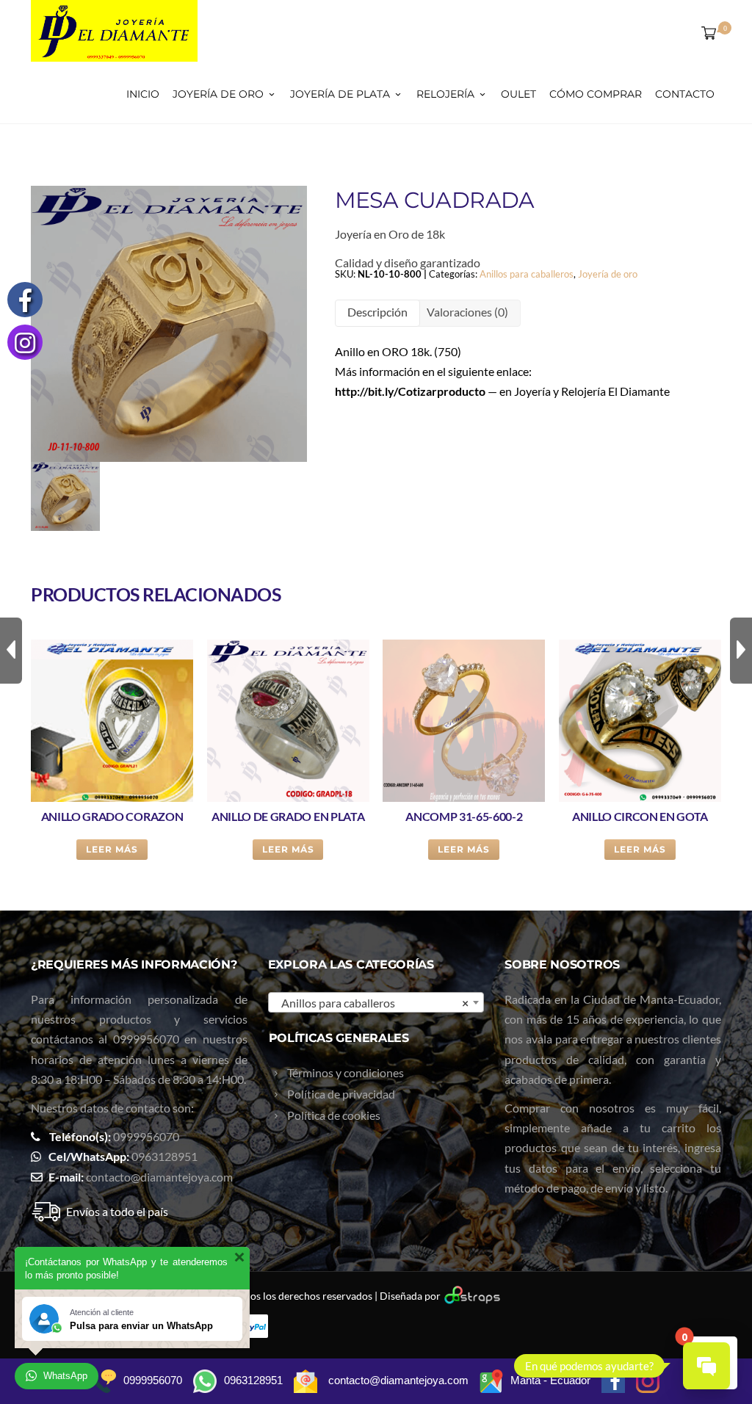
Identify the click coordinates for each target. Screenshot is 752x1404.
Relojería (445, 94)
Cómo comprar (595, 94)
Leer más (112, 849)
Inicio (142, 94)
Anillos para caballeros (527, 274)
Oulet (518, 94)
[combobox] (376, 1002)
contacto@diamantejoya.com (159, 1177)
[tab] (377, 313)
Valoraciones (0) (467, 312)
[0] (705, 32)
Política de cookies (333, 1115)
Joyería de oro (218, 94)
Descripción (377, 312)
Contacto (685, 94)
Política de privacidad (341, 1094)
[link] (410, 391)
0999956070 (146, 1039)
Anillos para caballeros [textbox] (372, 1003)
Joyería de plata (340, 94)
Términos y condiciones (345, 1072)
